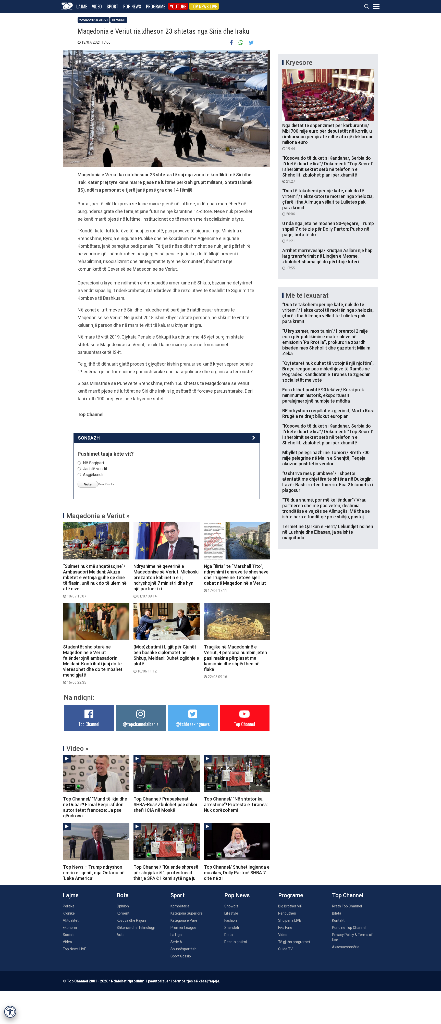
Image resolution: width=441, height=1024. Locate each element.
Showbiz (231, 906)
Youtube (178, 6)
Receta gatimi (235, 942)
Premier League (183, 928)
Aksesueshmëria (345, 947)
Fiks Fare (285, 928)
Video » (77, 748)
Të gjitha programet (294, 942)
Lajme (81, 6)
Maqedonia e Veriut (93, 19)
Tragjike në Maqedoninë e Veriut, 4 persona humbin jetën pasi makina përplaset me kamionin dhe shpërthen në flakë (235, 661)
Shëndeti (231, 928)
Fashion (230, 920)
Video (97, 6)
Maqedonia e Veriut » (98, 516)
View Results (106, 484)
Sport (112, 6)
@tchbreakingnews (193, 724)
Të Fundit (119, 19)
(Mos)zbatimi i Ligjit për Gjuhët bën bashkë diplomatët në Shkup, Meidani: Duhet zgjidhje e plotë (166, 658)
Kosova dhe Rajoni (131, 920)
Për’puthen (287, 913)
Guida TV (285, 949)
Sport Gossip (180, 956)
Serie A (176, 942)
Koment (123, 913)
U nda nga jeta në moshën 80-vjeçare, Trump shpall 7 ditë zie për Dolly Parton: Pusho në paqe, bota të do (328, 232)
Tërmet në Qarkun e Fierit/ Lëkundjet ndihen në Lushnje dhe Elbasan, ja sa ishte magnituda (327, 532)
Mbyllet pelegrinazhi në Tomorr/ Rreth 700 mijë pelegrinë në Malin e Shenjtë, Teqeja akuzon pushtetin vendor (326, 458)
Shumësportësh (183, 949)
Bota (123, 895)
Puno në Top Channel (349, 928)
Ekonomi (70, 928)
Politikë (69, 906)
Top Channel (88, 724)
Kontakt (338, 920)
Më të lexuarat (307, 295)
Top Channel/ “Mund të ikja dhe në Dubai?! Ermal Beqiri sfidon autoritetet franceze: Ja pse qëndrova (95, 807)
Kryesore (299, 62)
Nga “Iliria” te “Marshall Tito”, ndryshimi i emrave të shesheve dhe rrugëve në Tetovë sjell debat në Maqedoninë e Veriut (236, 578)
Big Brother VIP (290, 906)
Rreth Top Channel (347, 906)
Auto (121, 935)
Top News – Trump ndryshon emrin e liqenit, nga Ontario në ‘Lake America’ (94, 872)
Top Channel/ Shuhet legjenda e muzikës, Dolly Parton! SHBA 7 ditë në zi (237, 872)
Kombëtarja (179, 906)
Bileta (336, 913)
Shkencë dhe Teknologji (136, 928)
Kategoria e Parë (183, 920)
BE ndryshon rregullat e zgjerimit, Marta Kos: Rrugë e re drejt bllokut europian (328, 413)
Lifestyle (231, 913)
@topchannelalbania (140, 724)
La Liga (176, 935)
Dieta (228, 935)
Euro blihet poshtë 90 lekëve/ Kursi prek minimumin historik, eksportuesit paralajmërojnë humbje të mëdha (323, 395)
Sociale (69, 935)
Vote (88, 484)
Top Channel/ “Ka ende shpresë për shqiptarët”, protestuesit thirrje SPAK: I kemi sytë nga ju (165, 872)
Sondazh (89, 438)
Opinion (123, 906)
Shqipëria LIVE (289, 920)
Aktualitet (71, 920)
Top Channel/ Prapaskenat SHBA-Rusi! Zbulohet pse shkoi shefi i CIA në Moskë (165, 804)
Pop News (132, 6)
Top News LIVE (204, 6)
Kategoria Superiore (186, 913)
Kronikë (69, 913)
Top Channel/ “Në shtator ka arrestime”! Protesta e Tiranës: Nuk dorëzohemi (236, 804)
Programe (155, 6)
